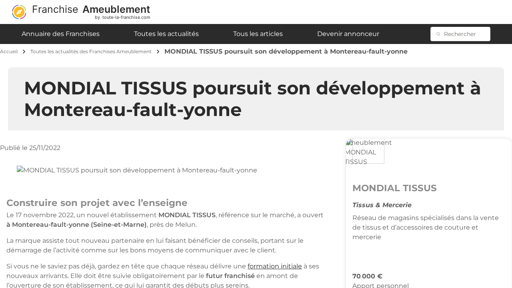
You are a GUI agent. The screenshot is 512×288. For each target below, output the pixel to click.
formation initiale (275, 266)
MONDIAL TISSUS (394, 188)
